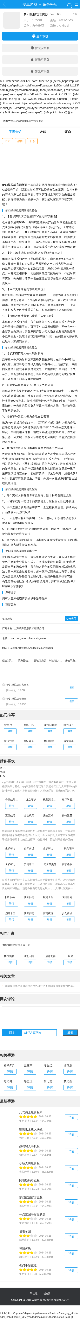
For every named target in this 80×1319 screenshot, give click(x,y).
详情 (71, 687)
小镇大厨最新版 (29, 1163)
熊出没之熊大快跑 (31, 1129)
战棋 (20, 141)
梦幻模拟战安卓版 (16, 698)
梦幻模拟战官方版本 (17, 684)
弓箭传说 (25, 1248)
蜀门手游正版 (28, 1265)
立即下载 (42, 36)
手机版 (34, 1293)
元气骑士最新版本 (31, 1112)
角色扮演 (50, 5)
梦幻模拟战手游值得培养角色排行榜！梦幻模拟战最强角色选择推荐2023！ (41, 985)
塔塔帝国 (25, 1231)
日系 (32, 141)
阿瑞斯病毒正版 (29, 1180)
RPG (7, 141)
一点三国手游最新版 (32, 1214)
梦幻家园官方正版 (31, 1197)
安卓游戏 (30, 5)
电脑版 (46, 1293)
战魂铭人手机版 (29, 1146)
